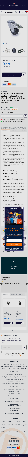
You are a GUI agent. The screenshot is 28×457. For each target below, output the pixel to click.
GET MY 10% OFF (14, 244)
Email (8, 237)
